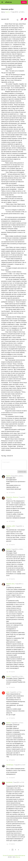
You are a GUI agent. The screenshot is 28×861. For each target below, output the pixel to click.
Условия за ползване (13, 855)
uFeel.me (17, 857)
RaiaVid (7, 12)
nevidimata (9, 782)
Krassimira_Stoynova (12, 497)
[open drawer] (2, 2)
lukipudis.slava (10, 583)
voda (7, 692)
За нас (4, 855)
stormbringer (9, 765)
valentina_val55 (10, 526)
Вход (24, 2)
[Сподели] (17, 20)
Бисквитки (22, 855)
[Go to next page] (18, 849)
